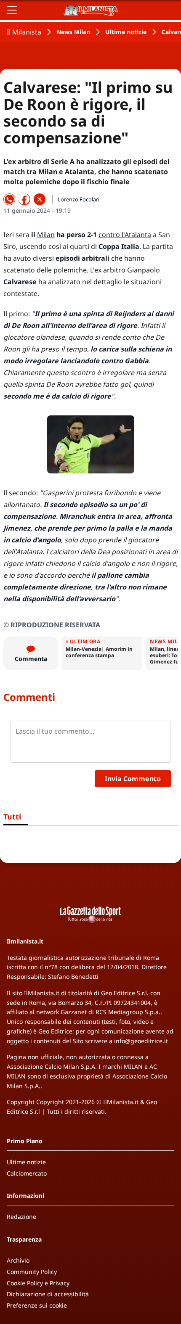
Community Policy (32, 1272)
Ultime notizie (125, 32)
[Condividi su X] (39, 199)
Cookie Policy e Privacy (38, 1283)
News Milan (73, 32)
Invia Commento (133, 778)
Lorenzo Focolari (78, 199)
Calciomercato (27, 1173)
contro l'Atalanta (124, 234)
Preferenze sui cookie (37, 1305)
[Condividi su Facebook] (24, 199)
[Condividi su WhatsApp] (9, 199)
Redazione (21, 1217)
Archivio (18, 1260)
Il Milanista (24, 32)
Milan (46, 234)
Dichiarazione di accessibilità (48, 1294)
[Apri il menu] (12, 10)
